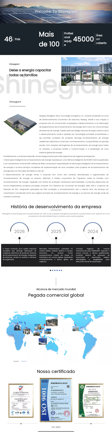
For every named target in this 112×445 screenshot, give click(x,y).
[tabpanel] (19, 244)
